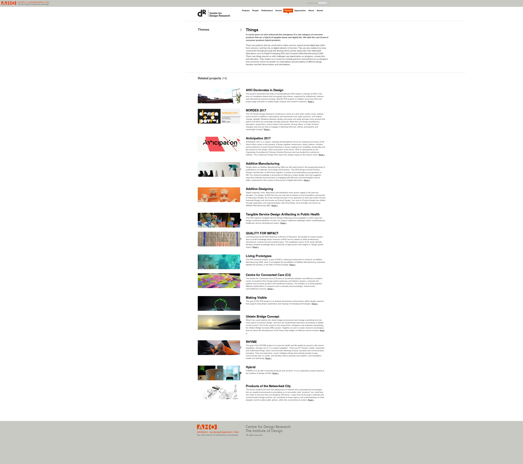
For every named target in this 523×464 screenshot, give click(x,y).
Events (279, 11)
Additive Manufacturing (262, 163)
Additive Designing (259, 189)
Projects (246, 11)
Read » (311, 102)
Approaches (300, 11)
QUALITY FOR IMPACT (262, 233)
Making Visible (256, 297)
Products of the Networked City (268, 386)
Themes (288, 11)
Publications (267, 11)
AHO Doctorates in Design (264, 90)
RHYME (251, 341)
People (255, 11)
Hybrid (251, 367)
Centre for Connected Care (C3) (268, 275)
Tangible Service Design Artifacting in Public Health (283, 214)
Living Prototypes (258, 256)
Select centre (312, 3)
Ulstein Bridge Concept (262, 316)
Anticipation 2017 (258, 138)
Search (320, 11)
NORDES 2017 (256, 110)
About (311, 11)
